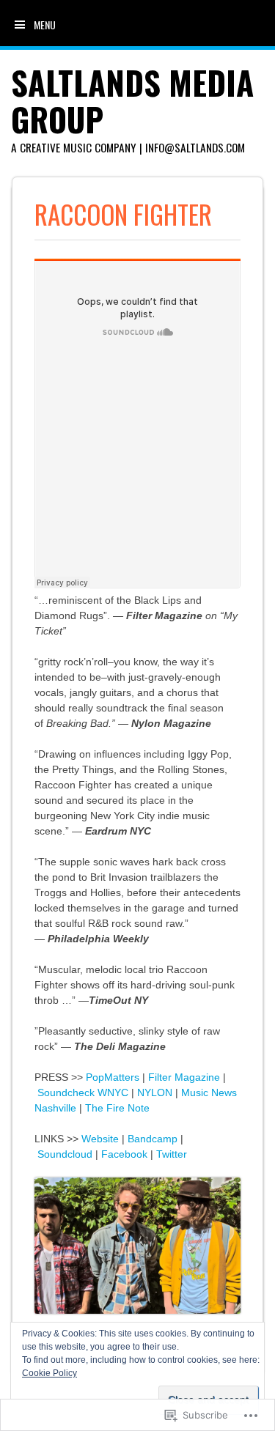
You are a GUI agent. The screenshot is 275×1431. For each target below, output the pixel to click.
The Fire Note (117, 1108)
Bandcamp (152, 1139)
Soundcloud (64, 1154)
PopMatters (112, 1077)
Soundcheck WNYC (82, 1092)
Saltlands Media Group (132, 101)
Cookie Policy (49, 1373)
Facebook (124, 1154)
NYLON (154, 1092)
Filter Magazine (184, 1077)
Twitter (171, 1154)
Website (100, 1139)
